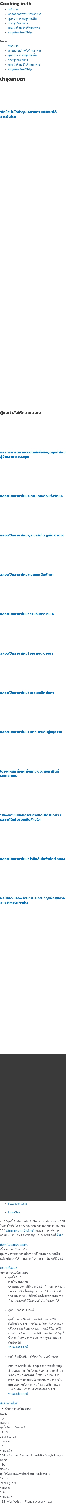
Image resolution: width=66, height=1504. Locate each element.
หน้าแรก (13, 9)
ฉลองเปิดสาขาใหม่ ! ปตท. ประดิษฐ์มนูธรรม (31, 732)
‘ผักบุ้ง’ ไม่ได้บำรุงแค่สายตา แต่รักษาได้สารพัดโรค (28, 114)
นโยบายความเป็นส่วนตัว (21, 1230)
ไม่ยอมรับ (13, 1244)
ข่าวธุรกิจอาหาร (18, 23)
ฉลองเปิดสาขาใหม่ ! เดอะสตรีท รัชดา (27, 692)
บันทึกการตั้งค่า (9, 1403)
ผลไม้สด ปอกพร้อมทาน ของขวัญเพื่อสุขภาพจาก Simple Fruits (32, 900)
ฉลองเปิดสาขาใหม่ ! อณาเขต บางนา (26, 653)
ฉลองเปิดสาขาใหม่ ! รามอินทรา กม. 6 (27, 613)
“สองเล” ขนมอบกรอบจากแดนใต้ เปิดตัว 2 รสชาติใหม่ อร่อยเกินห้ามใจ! (31, 817)
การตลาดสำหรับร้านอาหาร (24, 14)
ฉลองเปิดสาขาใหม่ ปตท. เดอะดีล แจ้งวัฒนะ (31, 496)
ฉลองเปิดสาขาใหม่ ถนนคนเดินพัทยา (27, 574)
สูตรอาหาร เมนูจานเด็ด (22, 18)
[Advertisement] (33, 226)
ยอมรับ (24, 1244)
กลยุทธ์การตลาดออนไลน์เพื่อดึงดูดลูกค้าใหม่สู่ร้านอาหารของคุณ (33, 454)
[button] (33, 41)
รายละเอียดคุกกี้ (18, 1347)
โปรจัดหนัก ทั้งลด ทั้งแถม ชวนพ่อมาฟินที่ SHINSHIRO (29, 773)
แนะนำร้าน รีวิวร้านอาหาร (24, 27)
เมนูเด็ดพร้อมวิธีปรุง (20, 32)
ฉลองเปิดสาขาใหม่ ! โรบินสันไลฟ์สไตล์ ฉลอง (32, 858)
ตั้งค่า (60, 1235)
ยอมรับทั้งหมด (8, 1268)
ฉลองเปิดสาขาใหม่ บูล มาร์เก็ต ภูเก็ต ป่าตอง (32, 535)
